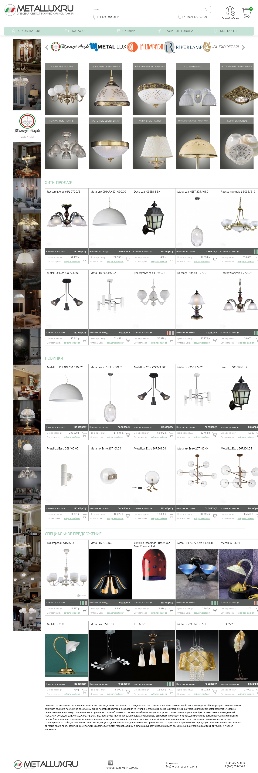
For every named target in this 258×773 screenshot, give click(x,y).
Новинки (54, 358)
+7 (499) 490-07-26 (194, 16)
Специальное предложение (73, 534)
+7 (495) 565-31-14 (108, 16)
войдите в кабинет (72, 262)
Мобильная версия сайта (181, 766)
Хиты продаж (58, 183)
